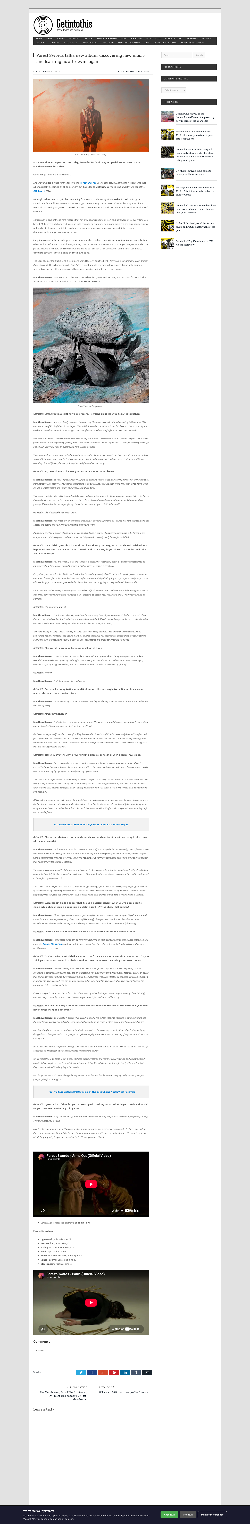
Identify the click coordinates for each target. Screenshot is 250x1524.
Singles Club (70, 42)
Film (123, 38)
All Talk (130, 71)
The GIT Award (89, 42)
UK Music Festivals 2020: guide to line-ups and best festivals (193, 172)
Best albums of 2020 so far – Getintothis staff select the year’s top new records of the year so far (195, 117)
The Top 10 (107, 42)
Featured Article (144, 71)
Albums (61, 38)
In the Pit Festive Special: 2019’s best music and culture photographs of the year (195, 227)
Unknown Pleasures (129, 42)
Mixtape (206, 38)
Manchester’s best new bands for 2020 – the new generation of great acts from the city (194, 135)
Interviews (74, 38)
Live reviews (192, 38)
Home (39, 38)
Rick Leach (41, 71)
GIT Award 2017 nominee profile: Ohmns (123, 1392)
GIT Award (39, 191)
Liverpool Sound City (192, 42)
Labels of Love (173, 38)
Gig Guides (136, 38)
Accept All (169, 1514)
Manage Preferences (212, 1514)
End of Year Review (107, 38)
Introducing (153, 38)
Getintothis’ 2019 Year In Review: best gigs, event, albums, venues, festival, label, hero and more (196, 209)
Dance (88, 38)
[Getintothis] (65, 24)
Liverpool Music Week (165, 42)
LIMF (147, 42)
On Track (41, 42)
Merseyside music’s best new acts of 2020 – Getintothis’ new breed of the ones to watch (195, 191)
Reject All (188, 1514)
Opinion (55, 42)
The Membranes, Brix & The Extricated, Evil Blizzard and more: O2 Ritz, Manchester (63, 1396)
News (49, 38)
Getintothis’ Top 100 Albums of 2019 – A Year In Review (195, 243)
